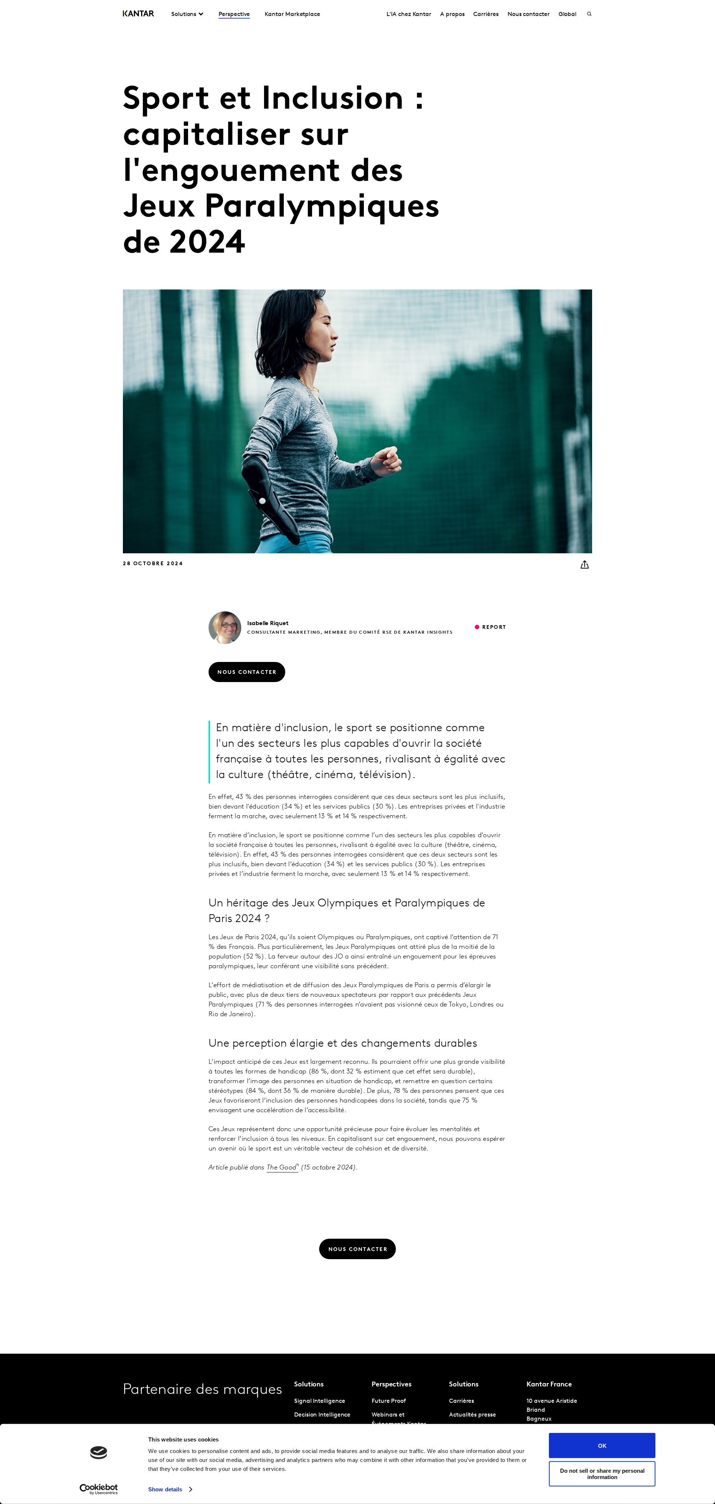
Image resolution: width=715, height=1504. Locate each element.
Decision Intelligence (322, 1415)
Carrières (485, 14)
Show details (165, 1489)
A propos (452, 14)
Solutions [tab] (183, 14)
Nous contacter (529, 14)
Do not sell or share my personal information (602, 1473)
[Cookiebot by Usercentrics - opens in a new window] (98, 1489)
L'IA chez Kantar (409, 14)
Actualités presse (472, 1415)
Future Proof (389, 1401)
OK (602, 1445)
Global (568, 14)
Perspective (234, 14)
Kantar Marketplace (292, 14)
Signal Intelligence (319, 1401)
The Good (281, 1168)
